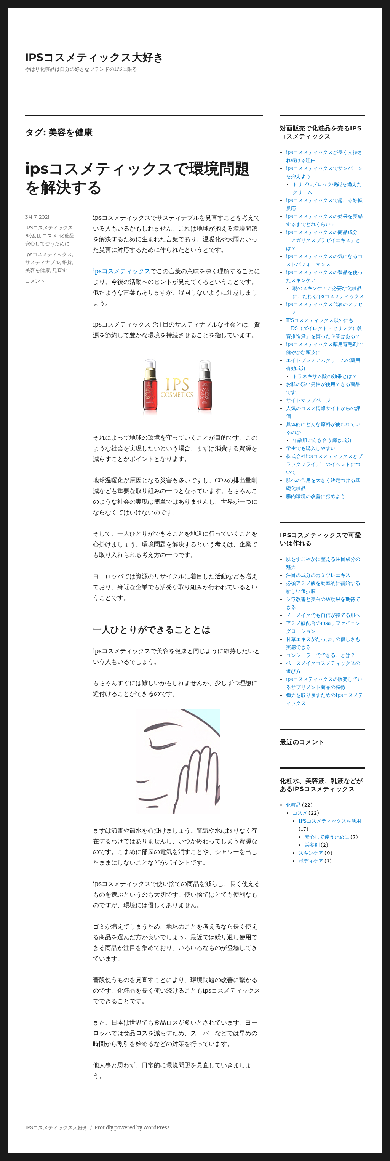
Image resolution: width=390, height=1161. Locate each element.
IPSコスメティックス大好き (94, 57)
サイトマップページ (308, 400)
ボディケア (311, 861)
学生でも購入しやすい (311, 448)
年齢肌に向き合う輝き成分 (322, 440)
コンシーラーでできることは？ (320, 655)
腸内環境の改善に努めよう (315, 496)
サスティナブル (42, 262)
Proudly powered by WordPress (132, 1127)
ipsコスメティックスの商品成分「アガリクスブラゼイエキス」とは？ (323, 240)
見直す (59, 270)
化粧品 (66, 235)
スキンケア (311, 853)
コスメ (49, 235)
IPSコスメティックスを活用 (330, 821)
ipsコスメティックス (121, 271)
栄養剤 (312, 845)
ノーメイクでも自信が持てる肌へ (323, 615)
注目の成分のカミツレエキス (318, 575)
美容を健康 (37, 270)
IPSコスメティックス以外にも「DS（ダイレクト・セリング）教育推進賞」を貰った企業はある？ (324, 328)
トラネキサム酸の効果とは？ (324, 376)
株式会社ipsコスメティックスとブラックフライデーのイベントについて (324, 464)
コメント (35, 281)
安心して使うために (47, 243)
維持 (67, 262)
